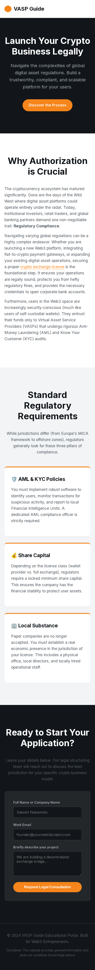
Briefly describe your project (36, 847)
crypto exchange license (42, 266)
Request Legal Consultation (47, 887)
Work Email (22, 825)
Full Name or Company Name (36, 802)
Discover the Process (47, 105)
